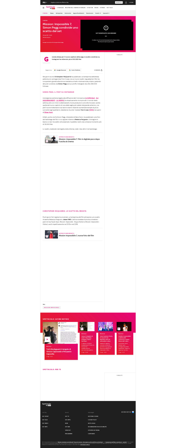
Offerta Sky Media (93, 430)
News (52, 13)
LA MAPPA (60, 100)
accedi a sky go (126, 412)
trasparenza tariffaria (111, 442)
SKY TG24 (110, 7)
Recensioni (89, 13)
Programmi (68, 433)
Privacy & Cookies (78, 442)
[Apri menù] (43, 8)
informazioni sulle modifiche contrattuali (93, 442)
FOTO (92, 110)
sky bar (67, 426)
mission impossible (51, 307)
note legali (91, 423)
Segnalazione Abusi (85, 444)
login (131, 2)
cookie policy (92, 419)
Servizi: (67, 412)
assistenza (119, 442)
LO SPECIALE (90, 98)
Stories (102, 7)
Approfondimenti (78, 13)
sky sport (45, 416)
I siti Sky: (44, 412)
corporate (91, 433)
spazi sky (68, 430)
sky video (45, 423)
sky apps (68, 419)
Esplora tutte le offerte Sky (60, 2)
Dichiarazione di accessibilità (97, 426)
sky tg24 (45, 419)
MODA (96, 7)
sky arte (45, 426)
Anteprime (59, 13)
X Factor (90, 7)
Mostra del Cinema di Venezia (75, 7)
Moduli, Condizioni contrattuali (65, 442)
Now (66, 423)
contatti (125, 442)
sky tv (67, 416)
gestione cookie (93, 416)
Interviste (68, 13)
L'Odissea (60, 7)
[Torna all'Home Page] (50, 8)
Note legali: (91, 412)
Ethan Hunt (48, 112)
